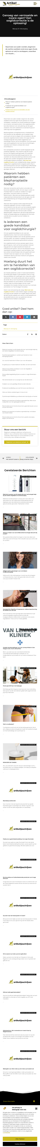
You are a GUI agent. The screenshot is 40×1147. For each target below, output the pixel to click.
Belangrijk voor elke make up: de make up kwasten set (18, 1068)
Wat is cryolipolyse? (8, 724)
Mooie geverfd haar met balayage (12, 686)
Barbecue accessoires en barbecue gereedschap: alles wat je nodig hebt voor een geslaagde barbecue (19, 401)
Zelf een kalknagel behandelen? (12, 992)
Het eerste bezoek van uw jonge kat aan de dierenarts (17, 379)
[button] (36, 1109)
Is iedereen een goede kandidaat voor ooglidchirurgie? (15, 106)
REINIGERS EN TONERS (9, 762)
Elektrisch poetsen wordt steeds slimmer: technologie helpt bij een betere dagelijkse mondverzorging (19, 350)
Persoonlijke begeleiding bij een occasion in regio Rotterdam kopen (19, 375)
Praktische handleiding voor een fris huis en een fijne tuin (18, 388)
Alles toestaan (20, 1139)
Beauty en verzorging (20, 29)
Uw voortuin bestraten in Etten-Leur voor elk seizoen (17, 360)
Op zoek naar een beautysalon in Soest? (14, 915)
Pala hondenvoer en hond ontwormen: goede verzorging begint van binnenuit (18, 417)
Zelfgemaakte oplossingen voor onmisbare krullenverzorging (15, 571)
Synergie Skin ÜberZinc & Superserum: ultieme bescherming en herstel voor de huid (20, 610)
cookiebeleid (6, 1132)
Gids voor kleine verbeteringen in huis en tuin (14, 392)
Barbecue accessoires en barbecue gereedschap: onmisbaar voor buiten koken (19, 412)
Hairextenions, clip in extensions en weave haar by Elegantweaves (17, 1031)
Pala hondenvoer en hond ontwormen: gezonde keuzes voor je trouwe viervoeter (19, 406)
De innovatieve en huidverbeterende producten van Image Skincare (19, 878)
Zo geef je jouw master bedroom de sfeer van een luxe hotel (19, 364)
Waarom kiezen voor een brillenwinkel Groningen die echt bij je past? (20, 533)
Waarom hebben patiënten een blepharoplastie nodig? (18, 102)
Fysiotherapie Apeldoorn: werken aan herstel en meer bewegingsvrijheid (17, 355)
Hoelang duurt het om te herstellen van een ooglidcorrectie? (17, 110)
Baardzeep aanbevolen (9, 800)
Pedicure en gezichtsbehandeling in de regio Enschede (18, 839)
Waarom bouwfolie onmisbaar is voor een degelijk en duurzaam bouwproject (17, 369)
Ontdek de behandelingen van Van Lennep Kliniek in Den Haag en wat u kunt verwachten (19, 648)
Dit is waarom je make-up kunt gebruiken (15, 954)
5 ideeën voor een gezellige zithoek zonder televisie (16, 384)
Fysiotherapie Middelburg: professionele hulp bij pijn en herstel (19, 396)
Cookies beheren (20, 1144)
